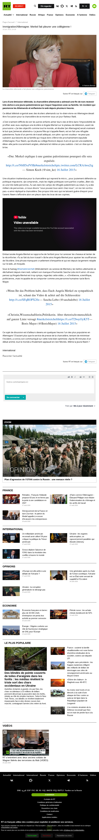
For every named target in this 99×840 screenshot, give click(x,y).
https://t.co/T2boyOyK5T (73, 319)
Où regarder (46, 6)
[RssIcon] (76, 6)
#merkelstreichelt (45, 165)
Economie (70, 15)
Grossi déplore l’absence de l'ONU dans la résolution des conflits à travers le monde (34, 552)
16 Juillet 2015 (66, 170)
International (21, 15)
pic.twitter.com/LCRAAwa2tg (74, 165)
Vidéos (92, 15)
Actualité (8, 15)
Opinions (59, 15)
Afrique (41, 15)
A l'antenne (82, 15)
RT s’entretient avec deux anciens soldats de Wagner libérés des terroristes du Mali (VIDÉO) (25, 759)
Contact (49, 814)
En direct (19, 6)
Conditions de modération (49, 811)
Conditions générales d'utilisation (49, 802)
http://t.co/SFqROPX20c (24, 300)
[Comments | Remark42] (49, 391)
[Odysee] (62, 6)
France (50, 15)
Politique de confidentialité (49, 805)
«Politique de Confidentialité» (74, 830)
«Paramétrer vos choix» (9, 827)
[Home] (7, 6)
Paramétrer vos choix (49, 808)
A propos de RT (49, 799)
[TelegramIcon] (71, 6)
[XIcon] (67, 6)
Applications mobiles (49, 817)
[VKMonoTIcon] (57, 6)
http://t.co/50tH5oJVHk (20, 165)
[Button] (94, 6)
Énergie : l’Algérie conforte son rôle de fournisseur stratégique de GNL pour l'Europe (35, 629)
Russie (33, 15)
